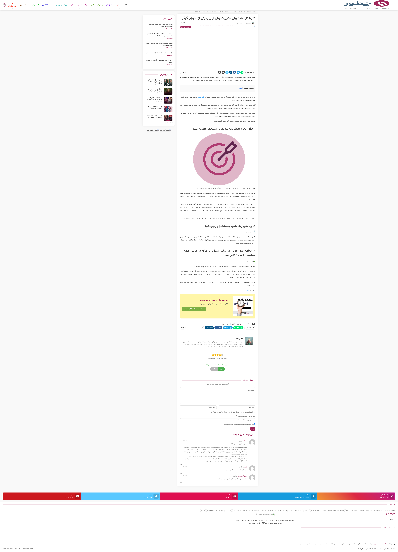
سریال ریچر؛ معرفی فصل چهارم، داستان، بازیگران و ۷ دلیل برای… (154, 91)
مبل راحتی (306, 511)
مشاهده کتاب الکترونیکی (194, 309)
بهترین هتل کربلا (363, 511)
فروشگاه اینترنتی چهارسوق (267, 511)
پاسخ (181, 464)
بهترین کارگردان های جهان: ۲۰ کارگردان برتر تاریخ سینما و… (153, 116)
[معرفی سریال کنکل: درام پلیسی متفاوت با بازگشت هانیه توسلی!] (168, 82)
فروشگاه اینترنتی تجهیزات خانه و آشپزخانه (333, 511)
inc (248, 290)
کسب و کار (35, 5)
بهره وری (239, 324)
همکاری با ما (358, 544)
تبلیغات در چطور (379, 544)
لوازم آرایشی (228, 511)
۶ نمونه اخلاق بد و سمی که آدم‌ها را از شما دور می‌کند (159, 61)
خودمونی (392, 511)
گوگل (233, 324)
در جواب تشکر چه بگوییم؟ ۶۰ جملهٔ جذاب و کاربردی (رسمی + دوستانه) (159, 35)
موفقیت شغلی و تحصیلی (79, 5)
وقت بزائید (201, 97)
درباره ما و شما (368, 544)
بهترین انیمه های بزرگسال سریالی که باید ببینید (154, 108)
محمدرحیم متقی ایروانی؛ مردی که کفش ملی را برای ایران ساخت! (159, 44)
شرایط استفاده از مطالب (337, 544)
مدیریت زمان (226, 324)
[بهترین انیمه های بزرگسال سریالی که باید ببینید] (168, 109)
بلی (221, 369)
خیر (214, 369)
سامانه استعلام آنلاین (375, 511)
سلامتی (119, 5)
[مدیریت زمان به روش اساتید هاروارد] (243, 306)
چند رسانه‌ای (12, 6)
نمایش (240, 88)
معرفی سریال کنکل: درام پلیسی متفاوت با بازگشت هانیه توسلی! (160, 25)
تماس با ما (349, 544)
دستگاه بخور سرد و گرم (351, 511)
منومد (391, 523)
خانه (126, 5)
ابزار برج (203, 511)
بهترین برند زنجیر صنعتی (247, 511)
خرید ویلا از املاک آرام (281, 511)
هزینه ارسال (385, 511)
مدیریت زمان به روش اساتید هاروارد (214, 300)
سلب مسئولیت (323, 544)
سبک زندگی (110, 5)
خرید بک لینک (292, 511)
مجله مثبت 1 (210, 511)
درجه (391, 519)
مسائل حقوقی (24, 5)
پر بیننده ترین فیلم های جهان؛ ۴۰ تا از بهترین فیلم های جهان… (154, 100)
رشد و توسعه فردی (97, 5)
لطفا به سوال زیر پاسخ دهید (246, 416)
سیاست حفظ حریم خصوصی (308, 544)
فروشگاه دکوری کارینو (316, 511)
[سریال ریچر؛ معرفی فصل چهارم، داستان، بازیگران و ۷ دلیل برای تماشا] (168, 91)
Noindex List (247, 324)
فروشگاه (390, 544)
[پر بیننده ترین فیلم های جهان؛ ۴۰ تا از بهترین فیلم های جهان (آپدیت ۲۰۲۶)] (168, 100)
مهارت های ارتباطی (62, 5)
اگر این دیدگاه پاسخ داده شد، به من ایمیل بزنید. (239, 424)
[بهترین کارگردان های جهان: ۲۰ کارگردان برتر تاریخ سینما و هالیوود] (168, 118)
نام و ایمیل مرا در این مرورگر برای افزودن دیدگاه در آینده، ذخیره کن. (232, 412)
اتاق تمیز (300, 511)
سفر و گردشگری (47, 5)
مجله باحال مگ (219, 511)
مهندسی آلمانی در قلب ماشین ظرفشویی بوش (159, 53)
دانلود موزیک (236, 511)
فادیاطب (257, 511)
